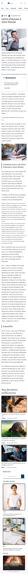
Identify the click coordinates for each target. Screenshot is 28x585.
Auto (2, 467)
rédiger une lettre (11, 181)
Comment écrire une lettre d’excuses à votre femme (11, 83)
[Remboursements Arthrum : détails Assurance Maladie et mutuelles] (14, 531)
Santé (4, 546)
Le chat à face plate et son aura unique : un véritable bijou (12, 565)
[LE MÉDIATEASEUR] (10, 3)
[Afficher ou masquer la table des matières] (20, 78)
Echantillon (7, 88)
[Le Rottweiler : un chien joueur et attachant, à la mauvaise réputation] (14, 428)
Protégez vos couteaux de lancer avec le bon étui (13, 415)
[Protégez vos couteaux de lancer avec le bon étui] (14, 404)
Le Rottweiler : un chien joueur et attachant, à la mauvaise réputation (13, 439)
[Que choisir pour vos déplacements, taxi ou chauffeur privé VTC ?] (14, 453)
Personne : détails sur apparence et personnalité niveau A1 (12, 514)
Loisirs (3, 418)
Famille (4, 511)
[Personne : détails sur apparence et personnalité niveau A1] (14, 497)
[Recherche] (21, 3)
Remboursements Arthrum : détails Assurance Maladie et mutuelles (12, 549)
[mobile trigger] (2, 3)
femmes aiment (13, 133)
